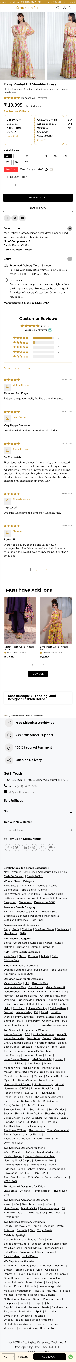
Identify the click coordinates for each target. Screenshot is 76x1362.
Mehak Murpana (55, 1072)
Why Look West (13, 1143)
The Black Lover (13, 1126)
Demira (62, 1043)
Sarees (41, 885)
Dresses (52, 885)
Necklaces (22, 911)
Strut (20, 1212)
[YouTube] (51, 847)
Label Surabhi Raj (42, 1059)
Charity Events (50, 1021)
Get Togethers (58, 1008)
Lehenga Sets (26, 885)
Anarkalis (34, 894)
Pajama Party (32, 1021)
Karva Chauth (58, 991)
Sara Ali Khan (12, 1256)
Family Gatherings (23, 1016)
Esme (36, 1226)
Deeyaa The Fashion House (39, 1043)
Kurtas (48, 943)
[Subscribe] (70, 830)
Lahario (8, 1063)
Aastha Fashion (13, 1034)
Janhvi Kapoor (30, 1256)
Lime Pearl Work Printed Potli (54, 648)
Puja (64, 1021)
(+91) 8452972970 (28, 786)
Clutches (27, 929)
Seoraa (8, 1113)
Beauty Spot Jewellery (17, 1226)
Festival (8, 1012)
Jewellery (29, 872)
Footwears (63, 929)
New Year (60, 996)
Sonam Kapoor (45, 1252)
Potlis (15, 929)
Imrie (54, 1047)
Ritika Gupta (50, 1101)
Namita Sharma (27, 1080)
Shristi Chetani (12, 1118)
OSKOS (23, 1088)
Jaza (62, 1047)
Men (56, 872)
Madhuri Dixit (36, 1239)
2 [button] (36, 570)
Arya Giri (62, 1034)
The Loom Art (37, 1130)
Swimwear (25, 902)
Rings (34, 911)
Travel (44, 1012)
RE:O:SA (52, 1164)
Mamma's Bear (41, 1190)
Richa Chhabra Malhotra (47, 1097)
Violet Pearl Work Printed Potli (19, 648)
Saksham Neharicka (15, 1109)
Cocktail (64, 1000)
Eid (36, 1012)
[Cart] (71, 8)
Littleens (24, 1190)
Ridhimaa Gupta (30, 1101)
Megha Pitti (36, 1072)
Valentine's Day (13, 983)
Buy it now (38, 208)
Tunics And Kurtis (52, 894)
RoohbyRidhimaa (34, 1105)
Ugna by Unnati (32, 1134)
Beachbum (33, 1038)
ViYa (6, 1195)
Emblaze (27, 1047)
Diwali (33, 996)
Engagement (45, 1004)
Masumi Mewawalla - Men (40, 1156)
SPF (41, 1122)
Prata (60, 1226)
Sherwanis (21, 947)
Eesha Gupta (11, 1047)
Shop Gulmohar (54, 1113)
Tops (53, 969)
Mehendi (40, 1000)
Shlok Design (34, 1113)
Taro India (51, 1122)
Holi (27, 983)
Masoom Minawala (15, 1239)
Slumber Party (12, 1021)
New (6, 872)
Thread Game (12, 1134)
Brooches (22, 920)
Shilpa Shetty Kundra (16, 1243)
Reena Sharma (12, 1097)
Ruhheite (9, 1212)
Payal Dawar (49, 1088)
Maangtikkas (51, 916)
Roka (7, 1004)
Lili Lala (19, 1063)
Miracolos (25, 1076)
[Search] (58, 8)
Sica (32, 1230)
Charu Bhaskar (12, 1043)
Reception (62, 1004)
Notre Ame (10, 1088)
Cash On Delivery (14, 876)
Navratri (8, 996)
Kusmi (48, 1055)
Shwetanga (51, 1118)
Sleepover (62, 1016)
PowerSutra (30, 1093)
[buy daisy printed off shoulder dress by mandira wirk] (22, 46)
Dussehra (21, 996)
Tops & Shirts (28, 889)
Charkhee (59, 1038)
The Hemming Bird (36, 1126)
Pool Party (19, 1008)
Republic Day (40, 983)
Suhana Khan (60, 1243)
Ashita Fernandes (14, 1038)
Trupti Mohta (55, 1212)
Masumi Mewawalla (15, 1072)
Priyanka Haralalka (15, 1164)
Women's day (24, 1012)
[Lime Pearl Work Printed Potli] (56, 620)
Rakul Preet (11, 1252)
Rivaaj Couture (12, 1105)
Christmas (46, 996)
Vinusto (37, 1138)
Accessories (44, 872)
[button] (12, 98)
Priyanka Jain (47, 1093)
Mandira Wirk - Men (49, 1152)
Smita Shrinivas (13, 1122)
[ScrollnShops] (31, 8)
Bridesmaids (25, 1000)
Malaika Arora (12, 1248)
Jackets (21, 898)
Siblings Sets (11, 960)
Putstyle (9, 1230)
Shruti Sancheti (33, 1118)
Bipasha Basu (53, 1248)
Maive (47, 1063)
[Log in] (64, 8)
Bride (32, 1004)
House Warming (37, 1008)
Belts (23, 933)
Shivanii (19, 1113)
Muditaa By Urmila (57, 1076)
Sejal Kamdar (56, 1109)
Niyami (59, 1084)
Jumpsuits (33, 898)
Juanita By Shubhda (39, 1051)
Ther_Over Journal (58, 1130)
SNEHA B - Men (29, 1173)
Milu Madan (11, 1076)
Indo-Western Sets (15, 894)
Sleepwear (10, 902)
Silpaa (64, 1118)
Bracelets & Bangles (15, 916)
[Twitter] (14, 218)
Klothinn (28, 1055)
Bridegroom (19, 1004)
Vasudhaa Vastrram (56, 1177)
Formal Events (45, 1016)
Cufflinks (9, 920)
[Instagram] (34, 847)
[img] (12, 380)
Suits (58, 943)
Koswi (38, 1055)
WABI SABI (51, 1138)
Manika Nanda (31, 1068)
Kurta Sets (10, 885)
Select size (11, 150)
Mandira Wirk (12, 1068)
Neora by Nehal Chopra (17, 1084)
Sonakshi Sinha (40, 1243)
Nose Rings (36, 920)
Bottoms (9, 898)
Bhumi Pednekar (32, 1248)
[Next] (43, 665)
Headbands (10, 933)
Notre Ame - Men (44, 1160)
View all (38, 673)
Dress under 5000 (44, 902)
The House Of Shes (15, 1130)
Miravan (38, 1076)
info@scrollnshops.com (21, 792)
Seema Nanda (38, 1109)
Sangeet (52, 1000)
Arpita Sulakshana (43, 1034)
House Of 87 (41, 1047)
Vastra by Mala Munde (17, 1138)
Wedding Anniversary (54, 1025)
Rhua (27, 1097)
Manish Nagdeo (13, 1156)
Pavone (35, 1088)
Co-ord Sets (11, 889)
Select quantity (15, 177)
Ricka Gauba (11, 1101)
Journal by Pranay (14, 1051)
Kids (64, 872)
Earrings (9, 911)
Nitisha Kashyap (43, 1084)
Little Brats (10, 1190)
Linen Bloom (34, 1063)
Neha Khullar (47, 1080)
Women (16, 872)
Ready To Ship (35, 876)
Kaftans (62, 898)
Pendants (35, 916)
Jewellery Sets (48, 911)
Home (5, 715)
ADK (27, 1034)
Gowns (42, 889)
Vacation (56, 1012)
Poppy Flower (12, 1093)
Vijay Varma (27, 1252)
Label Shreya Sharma (16, 1059)
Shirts (7, 943)
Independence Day (15, 987)
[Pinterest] (22, 218)
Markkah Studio (51, 1068)
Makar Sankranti (55, 987)
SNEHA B (30, 1122)
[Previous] (33, 665)
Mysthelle (9, 1080)
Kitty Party (32, 1025)
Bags (7, 929)
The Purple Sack (35, 1212)
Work (7, 1016)
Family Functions (14, 1025)
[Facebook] (7, 218)
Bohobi (46, 1038)
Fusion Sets (48, 898)
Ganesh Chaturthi (14, 991)
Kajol (49, 1239)
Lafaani (59, 1059)
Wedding (9, 1000)
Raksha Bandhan (37, 991)
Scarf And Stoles (44, 929)
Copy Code (13, 136)
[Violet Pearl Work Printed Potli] (20, 620)
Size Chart (11, 169)
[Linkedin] (25, 847)
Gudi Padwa (35, 987)
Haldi (7, 1008)
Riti (63, 1208)
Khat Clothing (12, 1055)
